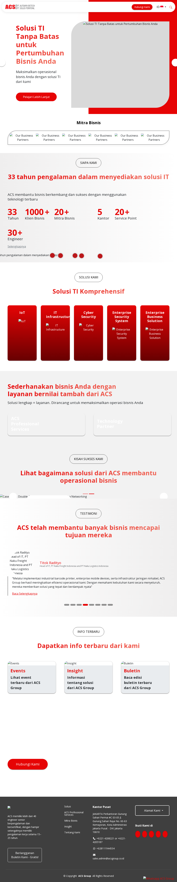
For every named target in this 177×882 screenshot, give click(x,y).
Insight (68, 825)
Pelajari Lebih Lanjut (36, 97)
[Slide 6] (97, 604)
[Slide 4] (85, 604)
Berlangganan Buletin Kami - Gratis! (24, 854)
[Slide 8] (110, 604)
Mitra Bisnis (70, 819)
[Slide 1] (66, 604)
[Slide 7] (104, 604)
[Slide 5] (91, 604)
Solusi (67, 805)
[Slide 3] (79, 604)
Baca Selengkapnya (24, 592)
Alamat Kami (152, 809)
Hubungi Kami (142, 7)
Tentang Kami (72, 831)
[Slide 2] (73, 604)
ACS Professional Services (73, 812)
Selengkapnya (17, 246)
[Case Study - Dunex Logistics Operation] (85, 494)
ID (158, 7)
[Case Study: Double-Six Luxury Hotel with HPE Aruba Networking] (91, 494)
